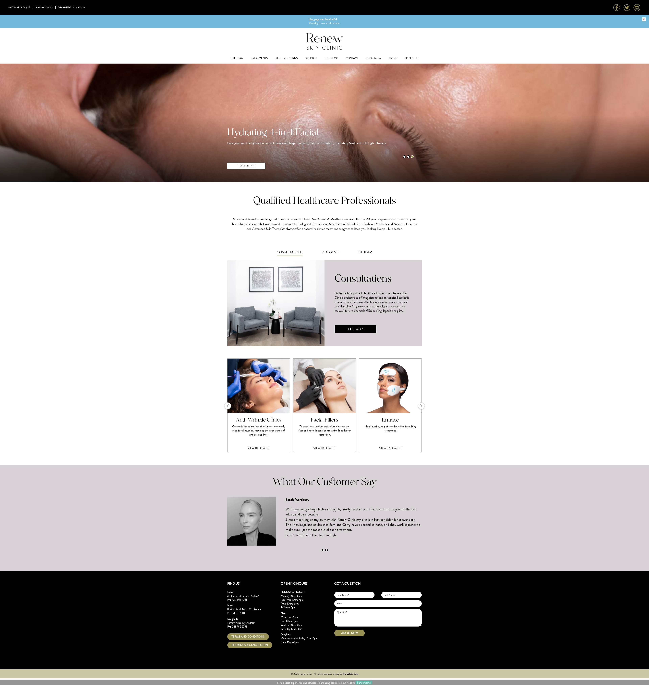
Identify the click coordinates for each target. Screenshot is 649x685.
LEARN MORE (246, 166)
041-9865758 (79, 7)
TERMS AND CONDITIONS (248, 637)
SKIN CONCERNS (286, 58)
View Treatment (258, 448)
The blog (331, 58)
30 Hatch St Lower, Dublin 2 (243, 596)
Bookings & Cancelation (250, 645)
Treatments (259, 58)
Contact (352, 58)
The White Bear (350, 674)
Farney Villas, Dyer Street (241, 623)
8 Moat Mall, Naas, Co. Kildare (244, 609)
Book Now (373, 58)
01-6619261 (25, 7)
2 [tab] (408, 156)
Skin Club (411, 58)
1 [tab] (404, 156)
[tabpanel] (324, 123)
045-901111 (47, 7)
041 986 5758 (239, 627)
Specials (311, 58)
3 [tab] (412, 156)
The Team (237, 58)
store (393, 58)
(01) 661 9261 (239, 600)
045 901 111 (238, 613)
